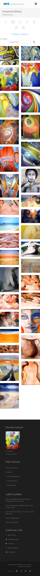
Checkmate (9, 451)
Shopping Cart (13, 539)
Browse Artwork (12, 468)
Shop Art (10, 472)
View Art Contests (12, 522)
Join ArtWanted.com (13, 476)
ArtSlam (29, 564)
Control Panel (11, 485)
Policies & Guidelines (24, 566)
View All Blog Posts (12, 518)
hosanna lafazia (12, 454)
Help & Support (13, 548)
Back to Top (12, 535)
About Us (11, 543)
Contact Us (12, 552)
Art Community (12, 481)
